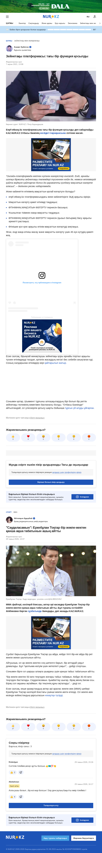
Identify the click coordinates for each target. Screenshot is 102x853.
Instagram (84, 497)
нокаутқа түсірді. (54, 695)
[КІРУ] (94, 16)
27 (13, 728)
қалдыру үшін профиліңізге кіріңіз (66, 472)
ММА (15, 512)
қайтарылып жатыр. (56, 363)
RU (88, 17)
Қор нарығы (60, 23)
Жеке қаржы (47, 23)
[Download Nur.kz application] (51, 6)
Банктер (22, 23)
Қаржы (9, 23)
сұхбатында (35, 611)
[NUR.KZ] (51, 17)
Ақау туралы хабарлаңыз (55, 838)
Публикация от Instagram (42, 317)
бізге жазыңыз (37, 418)
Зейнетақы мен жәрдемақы (27, 41)
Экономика (72, 23)
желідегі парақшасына (53, 133)
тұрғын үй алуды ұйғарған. (79, 408)
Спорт (9, 512)
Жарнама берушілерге (83, 838)
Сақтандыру (33, 23)
